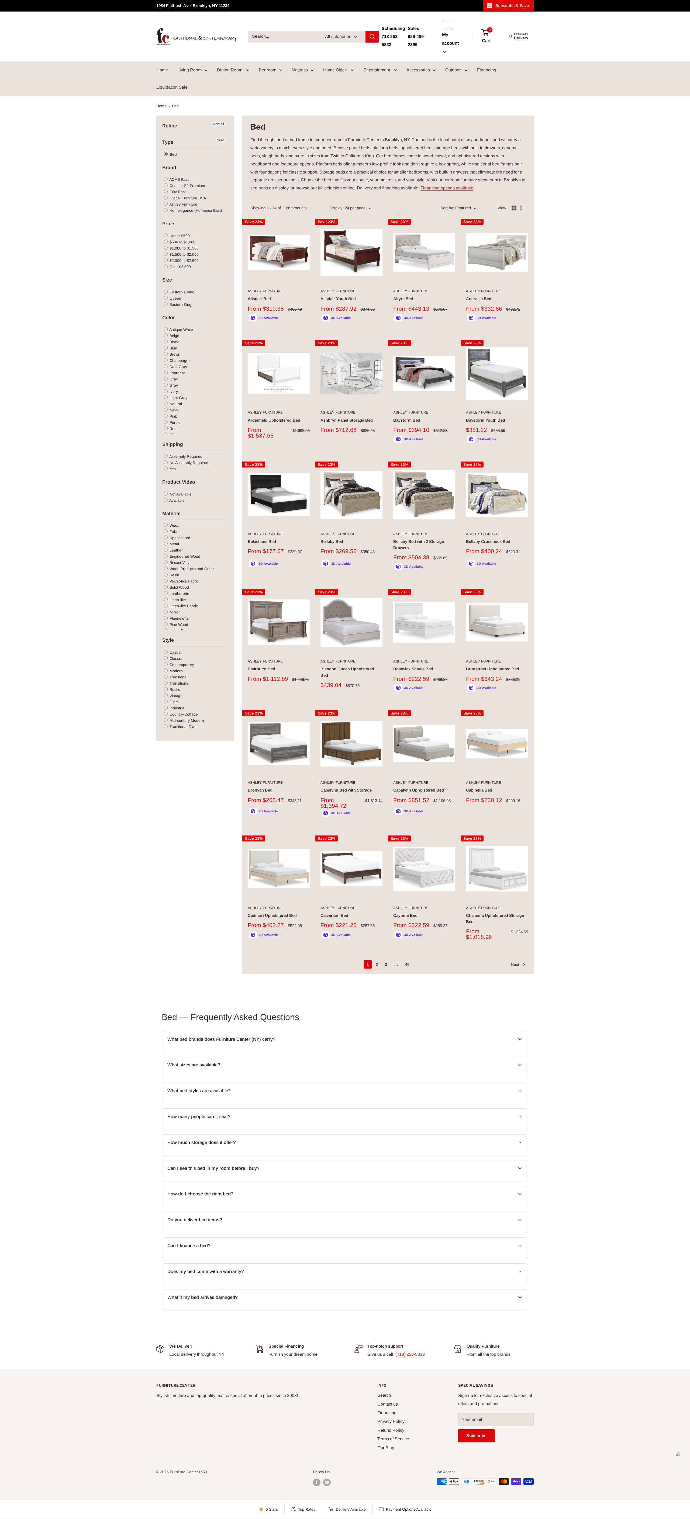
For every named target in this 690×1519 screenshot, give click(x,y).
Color (168, 317)
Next (515, 964)
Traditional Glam (183, 726)
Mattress (300, 70)
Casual (174, 652)
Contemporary (181, 665)
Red (172, 428)
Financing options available (446, 188)
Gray (173, 379)
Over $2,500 (179, 267)
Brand (169, 167)
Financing (486, 70)
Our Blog (385, 1447)
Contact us (387, 1404)
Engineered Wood (184, 556)
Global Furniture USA (187, 198)
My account (450, 39)
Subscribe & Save (512, 5)
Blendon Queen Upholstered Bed (347, 672)
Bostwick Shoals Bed (413, 669)
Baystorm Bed (406, 420)
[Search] (372, 37)
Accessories (418, 70)
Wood (174, 525)
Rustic (174, 689)
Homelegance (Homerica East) (195, 210)
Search (384, 1395)
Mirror (174, 612)
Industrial (176, 708)
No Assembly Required (188, 462)
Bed (172, 154)
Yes (172, 469)
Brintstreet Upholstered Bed (492, 669)
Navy (173, 410)
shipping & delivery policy (447, 1232)
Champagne (179, 360)
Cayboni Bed (405, 915)
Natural (175, 404)
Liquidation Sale (172, 87)
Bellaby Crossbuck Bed (488, 541)
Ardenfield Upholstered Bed (274, 420)
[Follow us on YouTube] (327, 1482)
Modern (175, 671)
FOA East (177, 192)
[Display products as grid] (514, 208)
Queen (174, 298)
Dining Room (230, 70)
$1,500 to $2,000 (183, 254)
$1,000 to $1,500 (183, 248)
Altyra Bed (403, 298)
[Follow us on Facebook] (316, 1482)
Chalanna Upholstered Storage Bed (495, 918)
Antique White (180, 329)
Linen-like (177, 600)
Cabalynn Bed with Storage (346, 790)
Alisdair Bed (259, 298)
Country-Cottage (183, 714)
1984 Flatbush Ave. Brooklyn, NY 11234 (192, 5)
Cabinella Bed (479, 790)
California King (181, 292)
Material (171, 513)
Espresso (176, 373)
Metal (173, 544)
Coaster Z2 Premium (186, 185)
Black (173, 342)
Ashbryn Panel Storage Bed (346, 420)
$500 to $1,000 (181, 242)
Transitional (178, 683)
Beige (173, 336)
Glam (173, 702)
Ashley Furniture (182, 204)
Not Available (180, 494)
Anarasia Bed (478, 298)
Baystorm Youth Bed (485, 420)
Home (162, 70)
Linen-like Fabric (183, 606)
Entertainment (377, 70)
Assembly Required (185, 456)
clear (220, 140)
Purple (174, 422)
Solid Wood (178, 587)
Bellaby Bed (331, 541)
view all (218, 124)
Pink (172, 416)
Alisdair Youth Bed (338, 298)
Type (167, 142)
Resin (173, 575)
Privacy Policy (391, 1421)
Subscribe (476, 1435)
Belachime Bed (262, 541)
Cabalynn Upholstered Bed (418, 790)
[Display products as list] (522, 208)
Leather (175, 550)
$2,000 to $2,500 (183, 260)
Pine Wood (178, 624)
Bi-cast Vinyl (179, 562)
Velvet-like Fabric (183, 581)
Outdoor (453, 70)
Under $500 (179, 236)
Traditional (177, 677)
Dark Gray (177, 367)
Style (168, 640)
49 (407, 964)
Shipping (172, 444)
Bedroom (267, 70)
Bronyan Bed (260, 790)
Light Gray (177, 398)
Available (176, 500)
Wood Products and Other (191, 569)
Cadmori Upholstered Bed (272, 915)
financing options (210, 1258)
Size (167, 280)
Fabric (174, 531)
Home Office (335, 70)
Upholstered (179, 538)
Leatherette (178, 593)
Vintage (175, 695)
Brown (174, 354)
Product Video (178, 482)
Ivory (173, 391)
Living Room (189, 70)
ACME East (178, 179)
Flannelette (178, 618)
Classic (175, 658)
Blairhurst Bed (261, 669)
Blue (172, 348)
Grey (173, 385)
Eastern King (179, 304)
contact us (490, 1077)
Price (168, 223)
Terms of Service (393, 1439)
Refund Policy (390, 1430)
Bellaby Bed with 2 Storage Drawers (418, 544)
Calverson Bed (334, 915)
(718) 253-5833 (410, 1354)
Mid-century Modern (186, 720)
